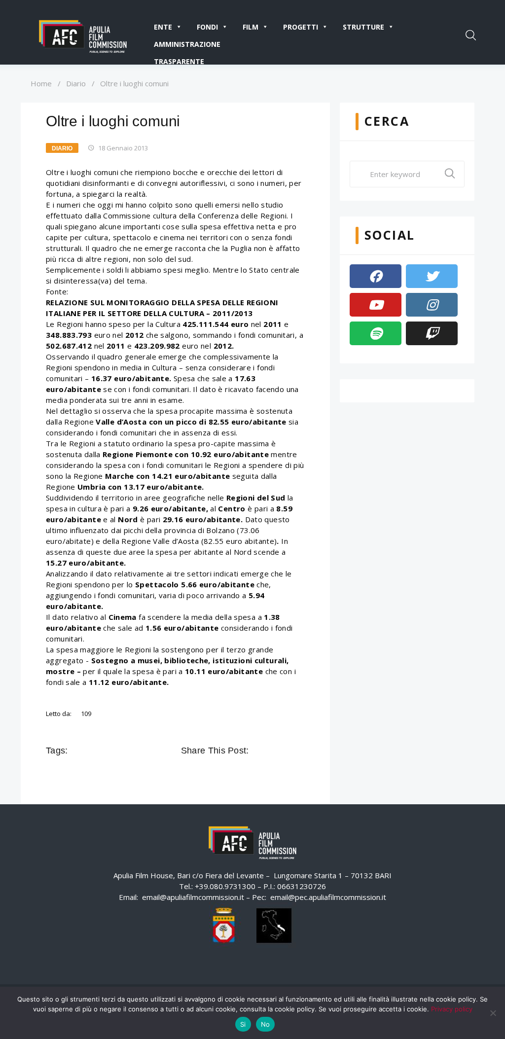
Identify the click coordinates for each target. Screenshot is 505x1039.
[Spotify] (375, 333)
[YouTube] (375, 305)
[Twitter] (432, 276)
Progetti (300, 27)
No (265, 1024)
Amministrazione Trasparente (187, 46)
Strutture (363, 27)
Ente (163, 27)
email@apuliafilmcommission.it (193, 897)
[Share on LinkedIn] (299, 750)
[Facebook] (375, 276)
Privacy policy (451, 1009)
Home (41, 83)
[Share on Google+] (285, 750)
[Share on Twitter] (271, 750)
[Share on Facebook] (257, 750)
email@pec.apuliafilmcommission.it (328, 897)
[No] (493, 1013)
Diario (76, 83)
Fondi (207, 27)
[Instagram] (432, 305)
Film (250, 27)
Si (243, 1024)
